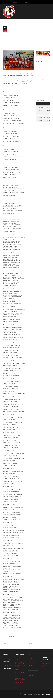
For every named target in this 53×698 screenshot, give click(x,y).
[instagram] (40, 2)
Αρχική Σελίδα (32, 658)
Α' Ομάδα (24, 38)
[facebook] (33, 2)
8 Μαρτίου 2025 (40, 113)
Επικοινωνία (31, 675)
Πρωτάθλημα (23, 40)
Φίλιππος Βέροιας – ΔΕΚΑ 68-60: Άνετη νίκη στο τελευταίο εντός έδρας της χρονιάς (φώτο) (20, 681)
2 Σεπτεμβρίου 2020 (15, 38)
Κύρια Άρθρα (30, 38)
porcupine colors (46, 694)
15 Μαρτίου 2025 (40, 110)
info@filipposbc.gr (8, 665)
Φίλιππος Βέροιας (30, 40)
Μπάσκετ (17, 40)
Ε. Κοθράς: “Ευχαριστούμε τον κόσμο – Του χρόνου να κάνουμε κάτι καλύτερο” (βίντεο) (20, 672)
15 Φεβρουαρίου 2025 (41, 120)
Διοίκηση (31, 662)
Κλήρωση (13, 40)
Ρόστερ (30, 668)
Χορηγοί (30, 672)
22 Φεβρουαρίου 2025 (41, 117)
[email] (31, 2)
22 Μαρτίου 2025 (40, 107)
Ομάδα (30, 665)
